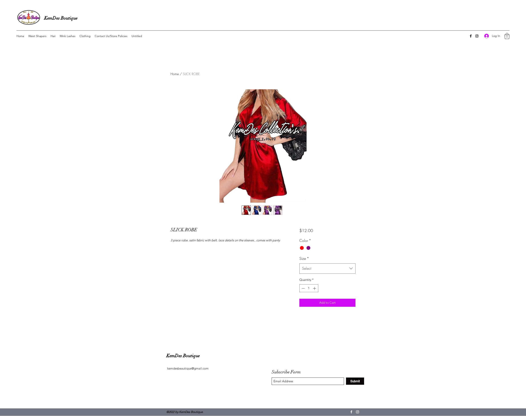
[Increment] (315, 288)
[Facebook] (471, 36)
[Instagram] (477, 36)
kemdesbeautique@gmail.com (188, 368)
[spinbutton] (308, 288)
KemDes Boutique (60, 18)
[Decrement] (303, 288)
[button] (507, 36)
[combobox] (327, 268)
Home (175, 74)
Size (304, 258)
